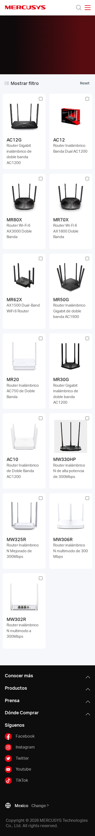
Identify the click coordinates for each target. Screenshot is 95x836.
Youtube (23, 769)
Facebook (25, 736)
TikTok (22, 779)
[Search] (78, 7)
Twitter (22, 758)
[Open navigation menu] (87, 7)
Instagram (25, 747)
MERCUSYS (25, 7)
